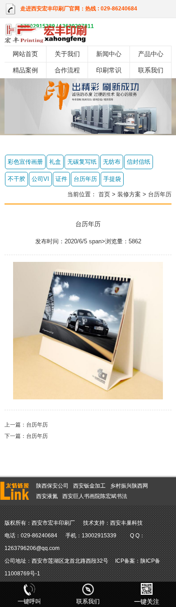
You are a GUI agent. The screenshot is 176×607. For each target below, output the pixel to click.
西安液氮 (47, 496)
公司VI (40, 178)
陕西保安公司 (52, 486)
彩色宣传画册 (25, 161)
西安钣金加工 (89, 486)
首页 (104, 194)
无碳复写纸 (82, 161)
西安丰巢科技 (126, 523)
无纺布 (111, 161)
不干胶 (16, 178)
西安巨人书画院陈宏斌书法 (94, 496)
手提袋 (112, 178)
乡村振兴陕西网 (129, 486)
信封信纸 (138, 161)
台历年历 (85, 178)
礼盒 (55, 161)
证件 (61, 178)
